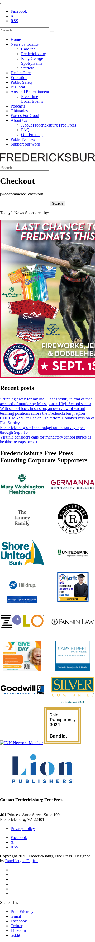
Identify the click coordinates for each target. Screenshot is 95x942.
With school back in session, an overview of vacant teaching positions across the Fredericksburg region (42, 411)
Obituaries (19, 111)
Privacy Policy (23, 828)
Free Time (29, 96)
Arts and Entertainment (30, 92)
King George (32, 58)
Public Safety (22, 82)
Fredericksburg (33, 54)
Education (19, 77)
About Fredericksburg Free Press (48, 125)
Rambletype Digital (21, 861)
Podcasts (18, 106)
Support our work (25, 144)
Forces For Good (25, 115)
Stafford (28, 68)
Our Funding (32, 134)
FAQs (26, 130)
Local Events (32, 101)
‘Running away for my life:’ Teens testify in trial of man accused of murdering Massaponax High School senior (46, 401)
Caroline (28, 49)
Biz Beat (18, 87)
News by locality (25, 44)
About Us (19, 120)
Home (16, 39)
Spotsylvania (31, 63)
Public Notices (23, 139)
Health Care (21, 73)
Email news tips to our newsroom (28, 810)
